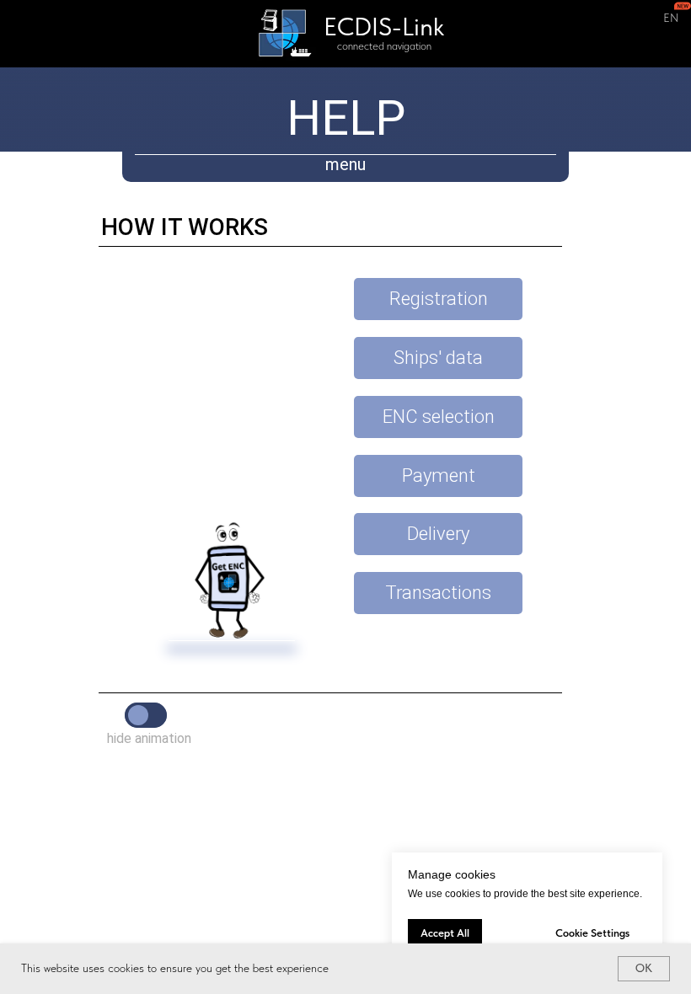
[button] (438, 299)
